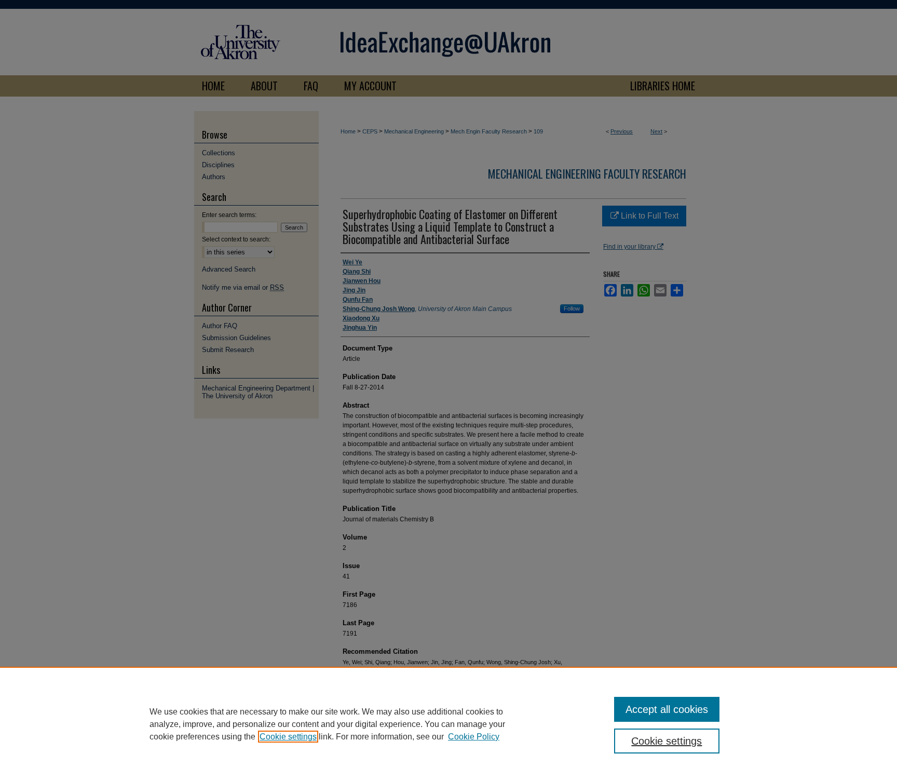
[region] (448, 724)
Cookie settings (288, 736)
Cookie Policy (473, 736)
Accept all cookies (667, 709)
